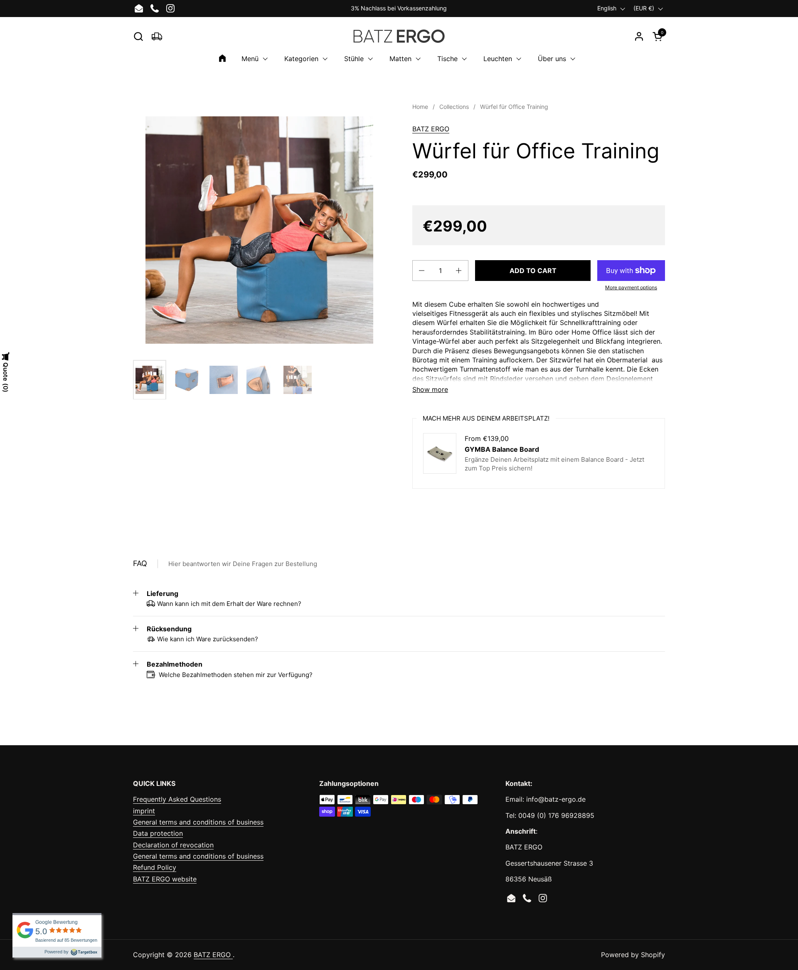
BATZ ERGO (430, 129)
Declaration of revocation (173, 845)
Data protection (158, 833)
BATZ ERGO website (165, 879)
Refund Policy (154, 867)
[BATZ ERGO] (399, 36)
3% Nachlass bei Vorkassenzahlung (399, 8)
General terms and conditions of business (198, 822)
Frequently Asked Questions (177, 799)
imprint (144, 811)
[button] (138, 36)
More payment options (631, 287)
